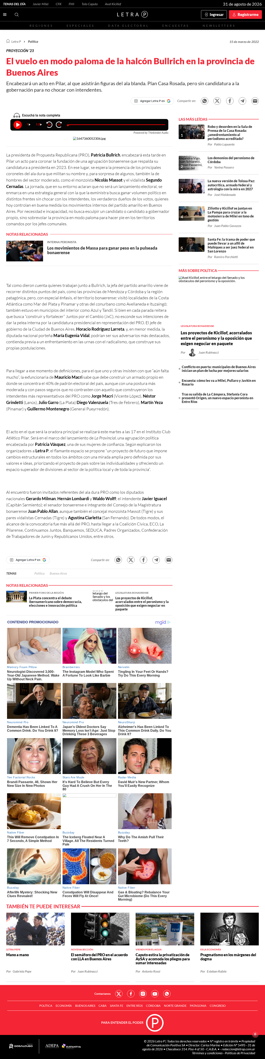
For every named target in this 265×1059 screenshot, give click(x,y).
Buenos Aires (58, 573)
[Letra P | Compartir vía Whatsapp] (204, 100)
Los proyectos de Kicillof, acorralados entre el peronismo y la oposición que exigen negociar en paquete (216, 338)
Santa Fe (116, 1005)
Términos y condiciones (207, 1053)
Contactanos (102, 993)
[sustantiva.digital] (71, 1046)
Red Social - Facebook (130, 993)
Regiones (41, 25)
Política (33, 41)
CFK (58, 4)
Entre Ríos (134, 1005)
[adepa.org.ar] (52, 1046)
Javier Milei (40, 4)
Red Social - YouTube (154, 993)
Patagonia (198, 1005)
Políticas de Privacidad (240, 1053)
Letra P (16, 41)
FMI (71, 4)
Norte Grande (175, 1005)
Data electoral (128, 25)
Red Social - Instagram (142, 993)
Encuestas (175, 25)
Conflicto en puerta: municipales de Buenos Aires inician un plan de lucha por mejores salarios (219, 368)
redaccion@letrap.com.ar (238, 1049)
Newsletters (219, 25)
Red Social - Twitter (118, 993)
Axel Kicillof (113, 4)
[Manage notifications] (255, 1034)
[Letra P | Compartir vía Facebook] (229, 100)
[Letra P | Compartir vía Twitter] (217, 100)
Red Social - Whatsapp (166, 993)
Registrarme (248, 14)
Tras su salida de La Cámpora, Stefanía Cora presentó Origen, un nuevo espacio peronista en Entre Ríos (217, 398)
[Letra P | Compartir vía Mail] (255, 100)
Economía (64, 1005)
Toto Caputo (90, 4)
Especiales (81, 25)
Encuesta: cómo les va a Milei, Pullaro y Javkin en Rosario (219, 382)
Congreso (218, 1005)
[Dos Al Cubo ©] (21, 1046)
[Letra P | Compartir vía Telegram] (242, 100)
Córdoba (153, 1005)
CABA (103, 1005)
